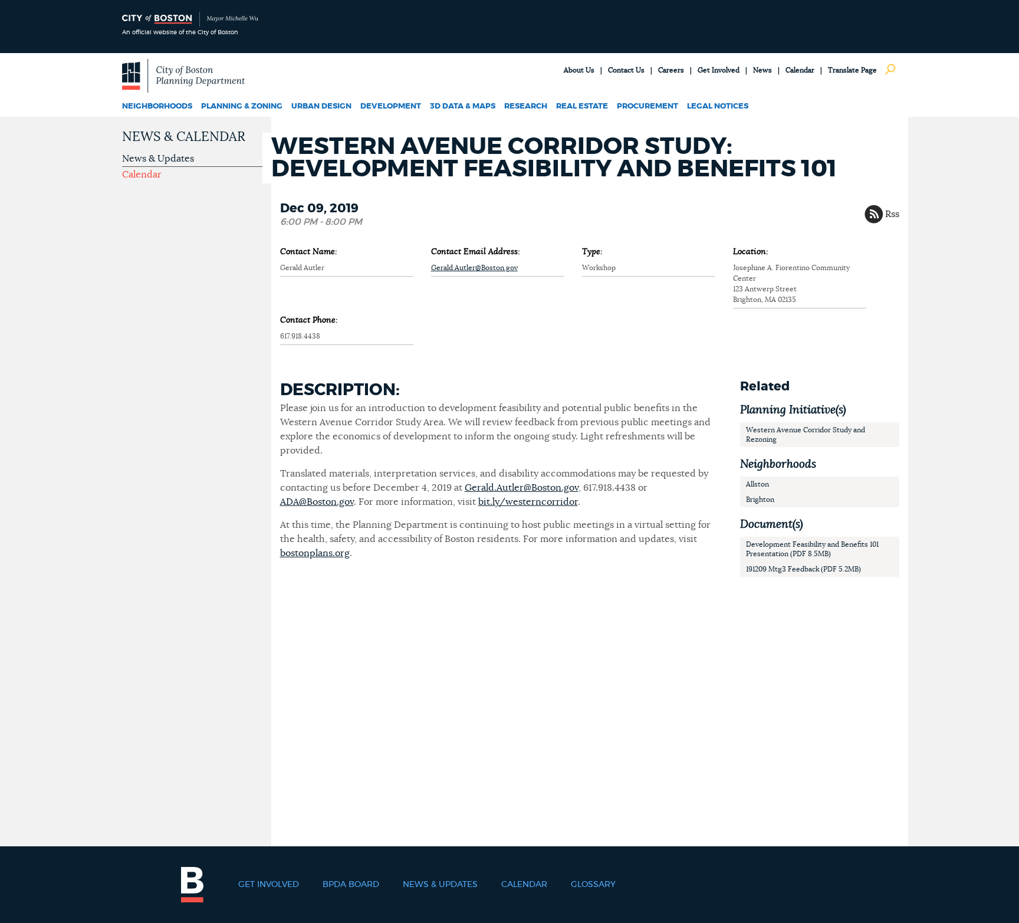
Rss (892, 214)
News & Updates (158, 158)
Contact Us (626, 70)
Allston (757, 484)
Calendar (799, 70)
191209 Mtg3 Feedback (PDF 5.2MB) (803, 569)
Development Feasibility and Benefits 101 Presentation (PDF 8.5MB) (812, 549)
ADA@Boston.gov (317, 502)
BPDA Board (351, 885)
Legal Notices (717, 106)
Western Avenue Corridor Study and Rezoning (805, 434)
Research (525, 106)
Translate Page (852, 70)
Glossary (593, 885)
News (762, 70)
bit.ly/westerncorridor (528, 502)
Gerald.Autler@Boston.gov (474, 267)
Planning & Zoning (241, 106)
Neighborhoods (157, 106)
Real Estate (582, 106)
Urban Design (321, 106)
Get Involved (718, 70)
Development (390, 106)
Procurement (647, 106)
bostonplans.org (315, 553)
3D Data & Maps (462, 106)
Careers (671, 70)
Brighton (760, 499)
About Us (579, 70)
